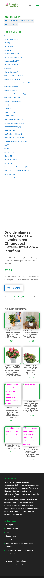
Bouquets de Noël (10, 65)
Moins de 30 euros (27, 21)
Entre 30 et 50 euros (12, 21)
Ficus (6, 108)
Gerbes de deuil (9, 112)
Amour (6, 43)
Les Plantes (8, 130)
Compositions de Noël (11, 90)
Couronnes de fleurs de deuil (14, 94)
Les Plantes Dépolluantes (13, 138)
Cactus (6, 68)
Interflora (7, 116)
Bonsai (6, 50)
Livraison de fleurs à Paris (16, 561)
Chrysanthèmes (9, 72)
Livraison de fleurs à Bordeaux (18, 565)
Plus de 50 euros (11, 24)
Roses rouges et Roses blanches (15, 170)
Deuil (6, 105)
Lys (5, 145)
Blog (8, 532)
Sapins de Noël (9, 174)
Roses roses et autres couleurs (14, 167)
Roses (6, 163)
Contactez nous (12, 528)
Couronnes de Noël (10, 97)
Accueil (7, 258)
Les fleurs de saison (11, 127)
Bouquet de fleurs (10, 54)
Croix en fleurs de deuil (12, 101)
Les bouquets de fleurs (12, 119)
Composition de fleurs (11, 79)
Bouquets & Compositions (13, 57)
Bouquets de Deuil (10, 61)
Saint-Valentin (11, 540)
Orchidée (7, 152)
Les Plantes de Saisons (12, 134)
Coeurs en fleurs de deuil (12, 75)
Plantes (6, 156)
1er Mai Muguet (9, 39)
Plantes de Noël (9, 160)
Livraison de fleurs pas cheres (14, 141)
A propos (9, 525)
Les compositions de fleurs (13, 123)
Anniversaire (8, 46)
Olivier (6, 149)
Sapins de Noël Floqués (12, 178)
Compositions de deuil (11, 87)
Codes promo (11, 536)
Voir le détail (13, 288)
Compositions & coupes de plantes (16, 83)
